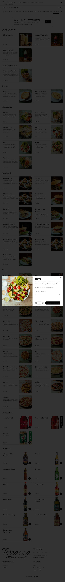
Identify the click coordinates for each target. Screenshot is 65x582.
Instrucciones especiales (44, 288)
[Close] (61, 278)
